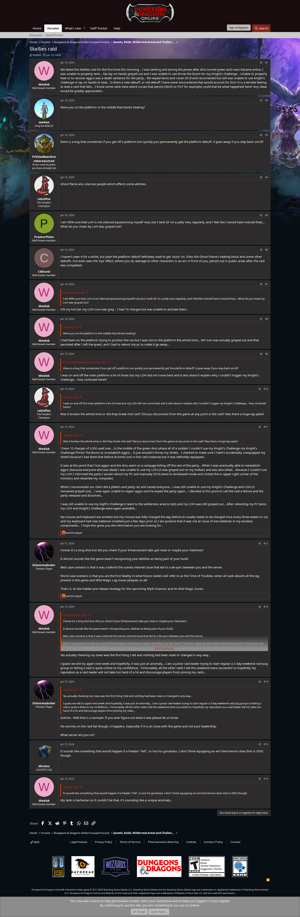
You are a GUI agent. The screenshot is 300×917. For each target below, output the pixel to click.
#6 (266, 249)
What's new (73, 28)
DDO (36, 842)
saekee (44, 122)
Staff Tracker (99, 28)
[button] (84, 28)
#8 (266, 319)
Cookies (191, 842)
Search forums (54, 35)
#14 (266, 681)
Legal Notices (78, 842)
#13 (266, 606)
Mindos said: (70, 787)
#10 (266, 389)
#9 (266, 354)
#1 (266, 62)
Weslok (36, 55)
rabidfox (44, 199)
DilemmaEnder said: (75, 615)
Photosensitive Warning (163, 842)
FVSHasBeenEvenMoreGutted (44, 159)
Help (117, 28)
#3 (266, 135)
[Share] (261, 62)
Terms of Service (130, 842)
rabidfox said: (71, 435)
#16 (266, 778)
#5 (266, 215)
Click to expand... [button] (164, 648)
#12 (266, 543)
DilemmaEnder (44, 565)
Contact (235, 842)
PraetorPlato (44, 237)
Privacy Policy (103, 842)
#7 (266, 284)
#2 (266, 100)
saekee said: (70, 327)
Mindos (44, 766)
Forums (53, 28)
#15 (266, 744)
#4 (266, 177)
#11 (266, 427)
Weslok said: (70, 397)
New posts (36, 35)
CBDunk (44, 271)
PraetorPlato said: (74, 292)
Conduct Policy (213, 842)
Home (37, 28)
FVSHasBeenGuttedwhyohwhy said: (85, 362)
